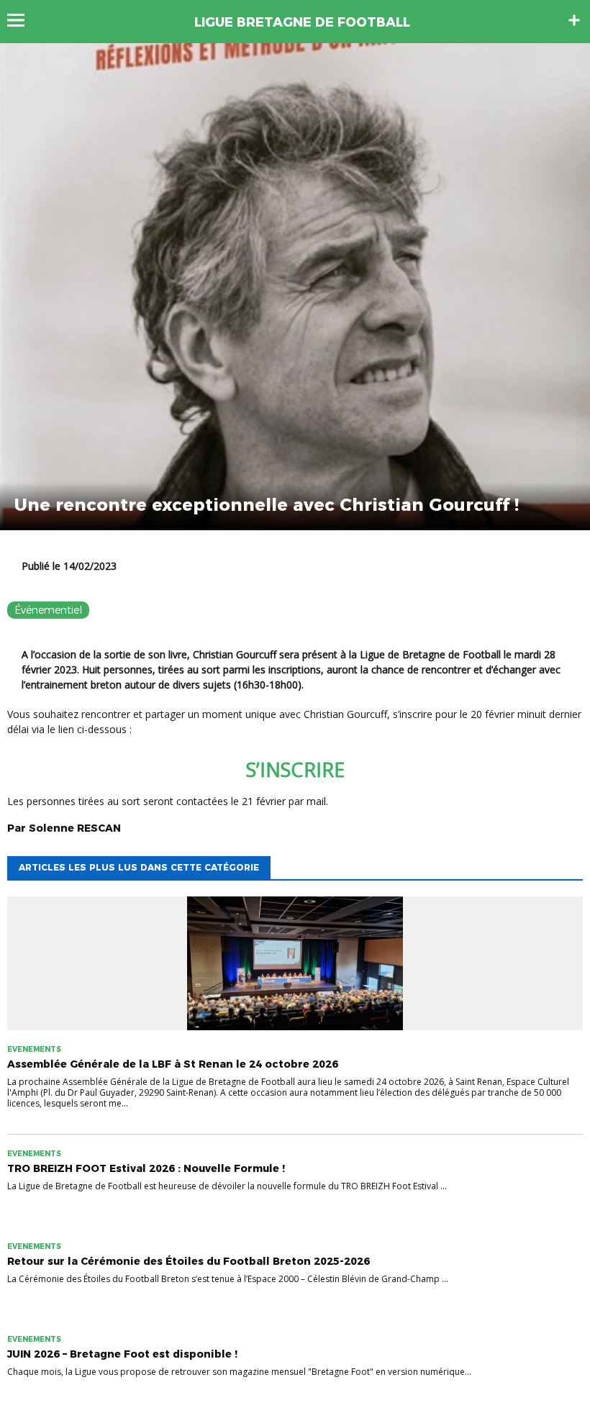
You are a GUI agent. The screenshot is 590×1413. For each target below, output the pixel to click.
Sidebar (574, 20)
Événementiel (48, 610)
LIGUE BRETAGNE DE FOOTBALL (302, 22)
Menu (22, 20)
